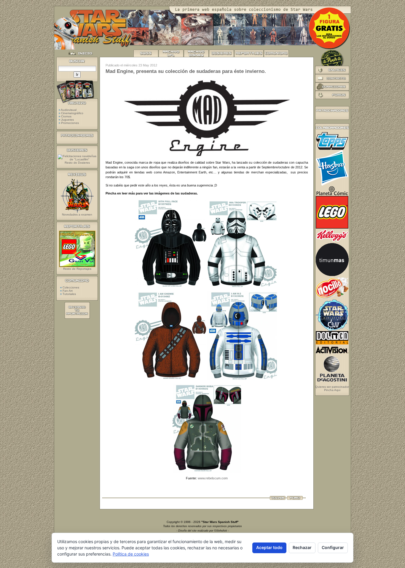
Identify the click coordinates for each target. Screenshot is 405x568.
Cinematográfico (72, 113)
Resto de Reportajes (77, 268)
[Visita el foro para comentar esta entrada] (295, 498)
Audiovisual (68, 109)
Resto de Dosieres (77, 162)
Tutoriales (69, 294)
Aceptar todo (269, 547)
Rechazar (302, 547)
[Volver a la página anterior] (278, 498)
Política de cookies (131, 553)
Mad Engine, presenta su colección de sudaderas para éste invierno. (186, 71)
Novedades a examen (77, 214)
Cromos (66, 116)
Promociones (70, 123)
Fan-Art (67, 290)
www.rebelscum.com (213, 478)
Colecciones (70, 287)
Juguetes (67, 119)
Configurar (333, 547)
